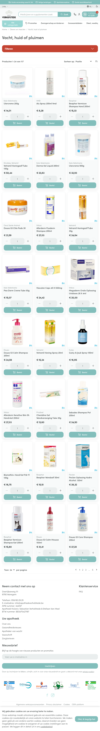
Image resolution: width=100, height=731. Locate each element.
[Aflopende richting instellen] (96, 61)
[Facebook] (47, 695)
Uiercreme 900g (76, 165)
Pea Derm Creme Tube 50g (17, 290)
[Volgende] (96, 569)
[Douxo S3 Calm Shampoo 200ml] (17, 332)
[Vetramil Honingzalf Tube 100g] (17, 145)
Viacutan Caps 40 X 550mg (49, 287)
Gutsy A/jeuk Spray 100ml (81, 352)
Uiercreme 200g (11, 103)
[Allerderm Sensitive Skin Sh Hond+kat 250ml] (17, 394)
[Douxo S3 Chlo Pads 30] (17, 207)
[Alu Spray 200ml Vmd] (50, 82)
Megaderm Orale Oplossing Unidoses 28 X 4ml (82, 292)
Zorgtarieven (8, 638)
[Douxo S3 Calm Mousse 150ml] (50, 519)
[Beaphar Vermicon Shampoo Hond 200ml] (82, 82)
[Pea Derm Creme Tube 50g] (17, 269)
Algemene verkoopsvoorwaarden (30, 704)
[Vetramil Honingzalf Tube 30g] (82, 207)
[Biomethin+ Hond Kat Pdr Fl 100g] (17, 456)
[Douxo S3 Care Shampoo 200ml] (82, 519)
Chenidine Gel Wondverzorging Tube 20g (48, 416)
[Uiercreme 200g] (17, 82)
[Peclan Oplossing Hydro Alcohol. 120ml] (82, 456)
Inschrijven (50, 665)
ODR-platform (78, 704)
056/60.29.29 (17, 600)
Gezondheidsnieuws (11, 627)
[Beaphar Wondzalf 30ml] (50, 456)
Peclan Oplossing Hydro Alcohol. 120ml (80, 479)
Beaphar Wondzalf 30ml (47, 477)
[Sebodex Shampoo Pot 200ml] (82, 394)
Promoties (32, 23)
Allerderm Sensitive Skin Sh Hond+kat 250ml (16, 416)
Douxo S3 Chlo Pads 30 (15, 228)
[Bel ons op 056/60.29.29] (75, 14)
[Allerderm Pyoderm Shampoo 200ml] (50, 207)
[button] (50, 48)
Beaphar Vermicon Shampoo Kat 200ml (13, 541)
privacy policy (88, 671)
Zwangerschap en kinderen (52, 23)
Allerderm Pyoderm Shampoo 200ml (45, 229)
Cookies (67, 704)
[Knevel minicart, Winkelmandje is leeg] (85, 14)
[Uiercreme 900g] (82, 145)
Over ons (6, 623)
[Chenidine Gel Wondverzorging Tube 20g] (50, 394)
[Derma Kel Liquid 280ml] (50, 145)
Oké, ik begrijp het (86, 719)
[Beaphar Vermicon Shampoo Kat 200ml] (17, 519)
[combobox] (38, 14)
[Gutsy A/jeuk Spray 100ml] (82, 332)
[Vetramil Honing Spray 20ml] (50, 332)
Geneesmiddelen (75, 23)
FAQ (81, 591)
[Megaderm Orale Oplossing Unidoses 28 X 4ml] (82, 269)
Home (4, 29)
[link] (76, 569)
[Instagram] (53, 695)
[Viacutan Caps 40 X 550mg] (50, 269)
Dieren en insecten (17, 29)
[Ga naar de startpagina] (9, 14)
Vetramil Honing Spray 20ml (49, 352)
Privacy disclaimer (53, 704)
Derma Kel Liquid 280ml (47, 165)
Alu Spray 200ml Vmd (46, 103)
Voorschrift (7, 634)
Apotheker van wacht (12, 631)
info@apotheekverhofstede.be (29, 602)
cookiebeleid (46, 726)
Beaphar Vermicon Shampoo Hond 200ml (79, 105)
